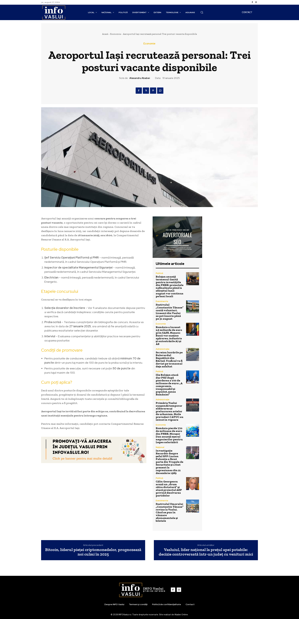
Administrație (162, 349)
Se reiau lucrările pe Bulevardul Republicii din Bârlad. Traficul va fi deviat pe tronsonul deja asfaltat (169, 359)
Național (160, 447)
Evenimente (162, 301)
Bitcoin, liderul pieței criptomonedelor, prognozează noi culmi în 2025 (93, 551)
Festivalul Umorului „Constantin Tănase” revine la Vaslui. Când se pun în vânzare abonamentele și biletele (169, 512)
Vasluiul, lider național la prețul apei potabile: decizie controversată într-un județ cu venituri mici (206, 551)
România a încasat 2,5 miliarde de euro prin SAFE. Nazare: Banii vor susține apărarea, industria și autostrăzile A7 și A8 (169, 335)
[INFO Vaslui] (53, 12)
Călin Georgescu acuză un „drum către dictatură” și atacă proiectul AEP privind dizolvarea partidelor (169, 488)
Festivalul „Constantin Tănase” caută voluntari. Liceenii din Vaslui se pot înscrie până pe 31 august (169, 311)
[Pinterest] (153, 90)
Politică (159, 273)
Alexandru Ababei (139, 78)
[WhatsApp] (160, 90)
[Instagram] (256, 2)
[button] (201, 12)
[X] (146, 90)
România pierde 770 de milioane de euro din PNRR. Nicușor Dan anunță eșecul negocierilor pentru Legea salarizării (169, 435)
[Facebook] (252, 2)
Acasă (105, 34)
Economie (115, 34)
